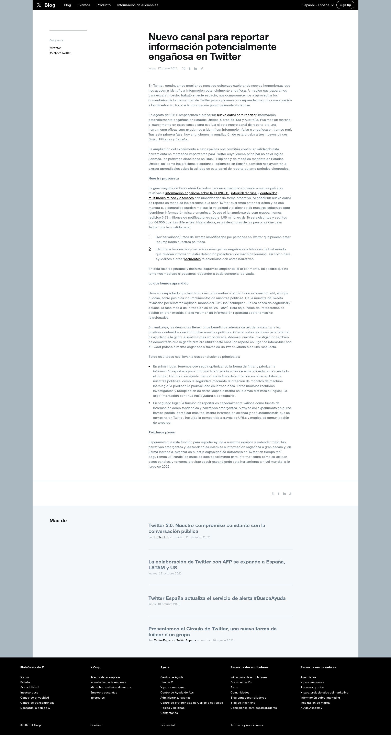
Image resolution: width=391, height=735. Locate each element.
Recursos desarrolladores (250, 667)
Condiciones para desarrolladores (254, 708)
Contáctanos (169, 713)
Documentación (241, 682)
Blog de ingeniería (243, 702)
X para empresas (312, 682)
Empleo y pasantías (103, 692)
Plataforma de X (32, 667)
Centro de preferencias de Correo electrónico (191, 702)
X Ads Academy (311, 708)
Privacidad (167, 725)
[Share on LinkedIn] (195, 68)
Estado (25, 682)
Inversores (97, 697)
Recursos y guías (312, 687)
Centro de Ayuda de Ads (177, 692)
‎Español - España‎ (316, 5)
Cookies (95, 725)
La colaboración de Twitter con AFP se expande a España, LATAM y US (216, 565)
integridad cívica (244, 193)
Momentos (192, 259)
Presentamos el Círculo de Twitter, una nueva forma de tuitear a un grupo (212, 632)
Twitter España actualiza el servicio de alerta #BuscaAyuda (217, 598)
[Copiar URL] (200, 68)
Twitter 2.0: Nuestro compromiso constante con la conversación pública (206, 528)
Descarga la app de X (35, 708)
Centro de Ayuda (171, 677)
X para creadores (172, 687)
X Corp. (95, 667)
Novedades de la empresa (108, 682)
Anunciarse (308, 677)
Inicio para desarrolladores (249, 677)
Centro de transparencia (37, 702)
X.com (24, 677)
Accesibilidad (29, 687)
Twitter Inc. (161, 537)
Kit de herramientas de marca (110, 687)
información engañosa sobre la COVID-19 (197, 193)
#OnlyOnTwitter (60, 53)
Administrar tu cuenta (175, 697)
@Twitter (55, 48)
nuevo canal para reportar (237, 115)
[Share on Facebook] (189, 68)
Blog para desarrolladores (248, 697)
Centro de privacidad (34, 697)
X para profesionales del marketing (324, 692)
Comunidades (240, 692)
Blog (67, 5)
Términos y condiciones (247, 725)
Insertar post (29, 692)
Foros (234, 687)
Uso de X (166, 682)
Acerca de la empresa (105, 677)
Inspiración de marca (315, 702)
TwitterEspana (163, 640)
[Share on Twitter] (184, 68)
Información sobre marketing (320, 697)
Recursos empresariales (318, 667)
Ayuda (164, 667)
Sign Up (345, 5)
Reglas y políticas (172, 708)
